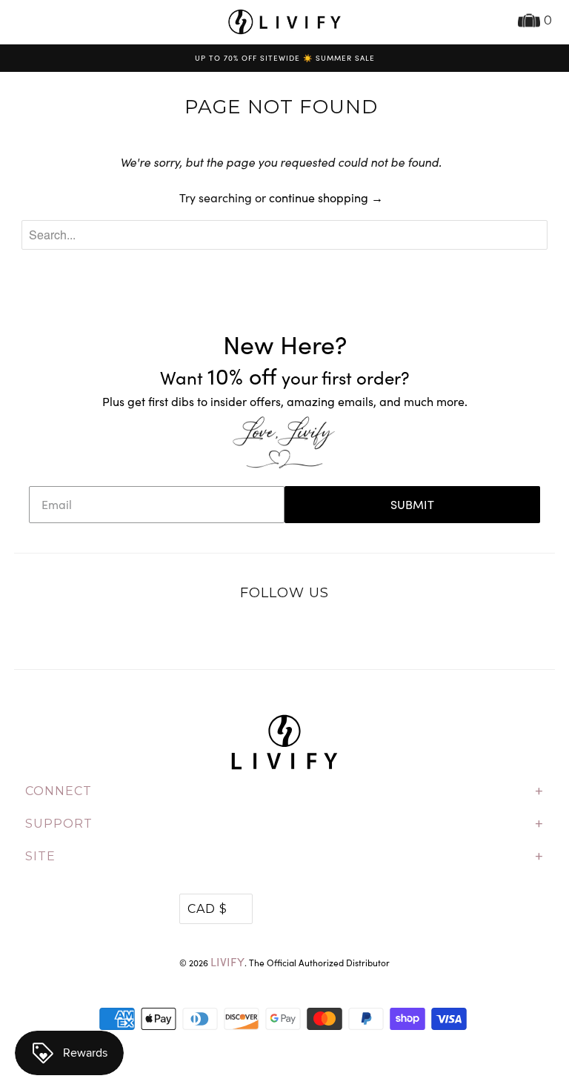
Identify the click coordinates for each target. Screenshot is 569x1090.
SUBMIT (412, 504)
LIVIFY (227, 961)
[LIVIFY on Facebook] (269, 631)
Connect (284, 791)
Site (284, 856)
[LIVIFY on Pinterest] (300, 631)
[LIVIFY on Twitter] (238, 631)
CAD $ (207, 909)
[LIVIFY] (284, 22)
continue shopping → (326, 197)
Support (284, 824)
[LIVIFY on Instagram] (331, 631)
